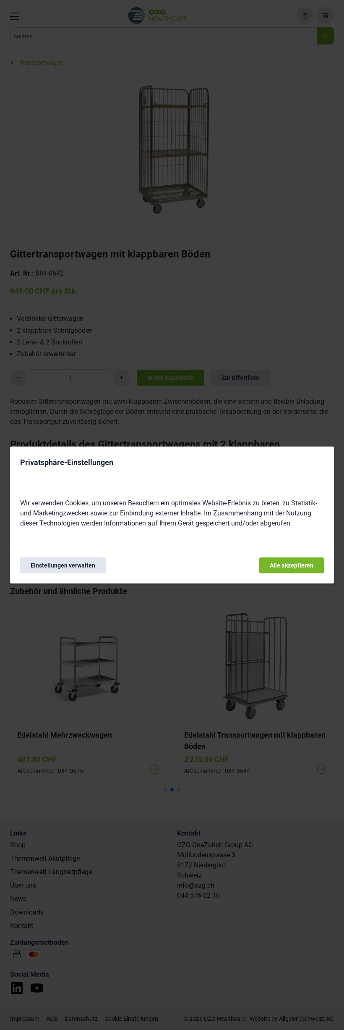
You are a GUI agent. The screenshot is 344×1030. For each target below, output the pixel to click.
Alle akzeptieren (291, 565)
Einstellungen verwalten (63, 565)
